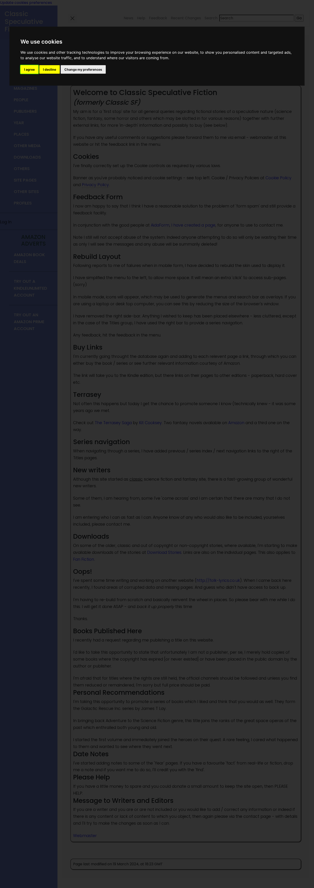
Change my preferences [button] (83, 69)
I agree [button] (29, 69)
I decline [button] (49, 69)
